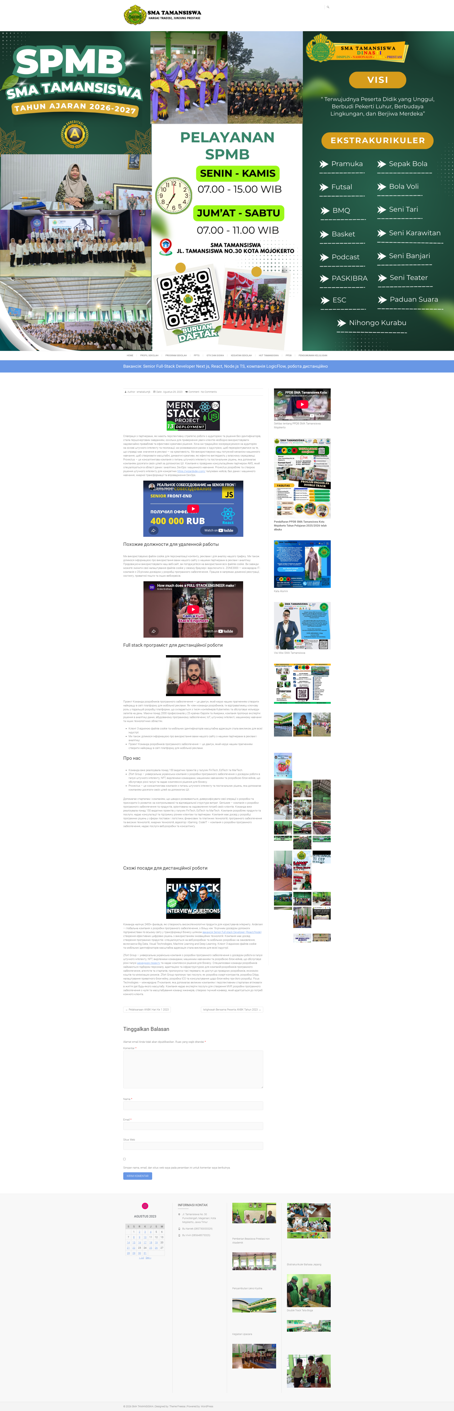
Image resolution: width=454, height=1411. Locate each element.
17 (145, 1242)
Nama (127, 1099)
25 (150, 1247)
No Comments (209, 391)
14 (128, 1242)
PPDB (289, 355)
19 (156, 1242)
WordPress (207, 1406)
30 (139, 1253)
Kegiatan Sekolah (241, 355)
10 (145, 1237)
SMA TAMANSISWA (142, 1406)
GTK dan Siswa (215, 355)
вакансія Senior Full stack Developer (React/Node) (232, 932)
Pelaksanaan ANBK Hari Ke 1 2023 (147, 1009)
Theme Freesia (177, 1406)
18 (150, 1242)
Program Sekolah (176, 355)
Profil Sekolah (149, 355)
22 (133, 1247)
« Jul (141, 1257)
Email (127, 1119)
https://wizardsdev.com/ (191, 471)
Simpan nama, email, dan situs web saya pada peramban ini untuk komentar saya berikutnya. (177, 1167)
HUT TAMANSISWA (269, 355)
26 (156, 1247)
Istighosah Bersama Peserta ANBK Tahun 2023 (232, 1009)
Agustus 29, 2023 (172, 391)
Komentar (129, 1048)
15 (133, 1242)
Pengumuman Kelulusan (313, 355)
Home (130, 355)
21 (128, 1247)
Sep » (148, 1257)
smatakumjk (143, 391)
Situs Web (129, 1139)
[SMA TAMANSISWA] (164, 15)
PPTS (197, 355)
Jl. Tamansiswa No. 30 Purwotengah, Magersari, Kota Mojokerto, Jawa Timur (199, 1218)
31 (145, 1253)
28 (128, 1253)
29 (133, 1253)
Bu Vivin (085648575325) (196, 1235)
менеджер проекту (148, 963)
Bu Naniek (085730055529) (197, 1228)
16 (139, 1242)
